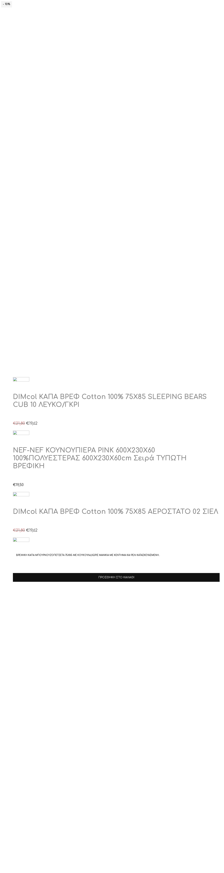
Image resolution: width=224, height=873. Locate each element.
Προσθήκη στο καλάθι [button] (116, 577)
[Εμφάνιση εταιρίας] (21, 380)
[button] (17, 416)
